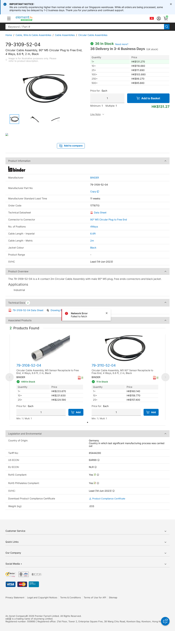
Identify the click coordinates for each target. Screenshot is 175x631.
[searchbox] (84, 26)
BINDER (94, 177)
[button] (9, 18)
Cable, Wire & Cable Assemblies (33, 35)
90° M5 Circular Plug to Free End (108, 219)
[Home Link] (30, 18)
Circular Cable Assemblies (92, 35)
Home (8, 35)
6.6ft (93, 233)
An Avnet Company (15, 616)
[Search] (167, 26)
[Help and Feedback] (165, 621)
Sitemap (113, 597)
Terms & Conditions (70, 597)
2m (92, 240)
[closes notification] (171, 4)
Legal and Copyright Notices (42, 597)
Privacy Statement (14, 597)
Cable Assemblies (65, 35)
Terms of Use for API (95, 597)
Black (93, 247)
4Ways (94, 226)
